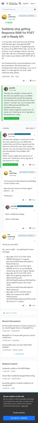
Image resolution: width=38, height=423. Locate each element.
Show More (20, 354)
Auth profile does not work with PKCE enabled (17, 346)
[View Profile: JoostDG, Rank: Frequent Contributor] (5, 135)
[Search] (20, 3)
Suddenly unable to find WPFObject (16, 368)
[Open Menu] (34, 9)
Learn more (24, 406)
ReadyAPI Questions (10, 9)
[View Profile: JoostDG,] (6, 89)
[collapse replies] (19, 132)
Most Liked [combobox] (30, 128)
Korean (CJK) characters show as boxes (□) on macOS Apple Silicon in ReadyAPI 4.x (19, 327)
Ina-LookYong (11, 16)
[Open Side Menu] (3, 3)
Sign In (33, 3)
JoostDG (12, 88)
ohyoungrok (15, 331)
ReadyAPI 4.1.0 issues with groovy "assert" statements (18, 336)
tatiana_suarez (18, 350)
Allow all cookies (19, 418)
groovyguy (15, 340)
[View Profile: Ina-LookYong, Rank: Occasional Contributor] (4, 16)
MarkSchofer (16, 378)
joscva (13, 371)
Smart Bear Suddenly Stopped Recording (18, 376)
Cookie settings (19, 412)
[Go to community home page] (12, 3)
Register (26, 3)
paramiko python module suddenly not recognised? (17, 384)
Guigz (13, 388)
